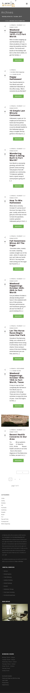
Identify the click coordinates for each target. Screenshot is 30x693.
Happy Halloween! (16, 77)
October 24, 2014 (14, 238)
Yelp (16, 561)
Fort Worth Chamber (7, 676)
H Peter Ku (13, 25)
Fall (18, 368)
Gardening (3, 510)
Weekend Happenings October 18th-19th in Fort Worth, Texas (17, 377)
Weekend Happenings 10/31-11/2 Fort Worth (18, 33)
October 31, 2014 (14, 27)
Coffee (2, 498)
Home (6, 20)
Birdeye (21, 561)
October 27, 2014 (14, 198)
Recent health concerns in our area (18, 436)
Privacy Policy (5, 682)
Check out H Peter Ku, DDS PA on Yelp (11, 678)
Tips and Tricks (4, 519)
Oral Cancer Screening (9, 592)
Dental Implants (7, 574)
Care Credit (5, 680)
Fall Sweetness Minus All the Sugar (17, 243)
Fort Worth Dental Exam (9, 595)
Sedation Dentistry (8, 580)
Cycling (3, 500)
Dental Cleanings (8, 583)
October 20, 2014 (14, 328)
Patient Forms (5, 684)
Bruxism (6, 586)
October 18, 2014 (17, 370)
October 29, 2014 (14, 150)
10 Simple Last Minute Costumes (17, 112)
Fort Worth (19, 25)
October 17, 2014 (14, 432)
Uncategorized (4, 521)
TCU (2, 517)
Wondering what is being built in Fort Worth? (17, 156)
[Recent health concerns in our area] (15, 421)
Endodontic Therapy (9, 589)
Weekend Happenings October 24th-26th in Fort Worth (17, 288)
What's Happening (20, 72)
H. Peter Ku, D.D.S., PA (7, 535)
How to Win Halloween (16, 201)
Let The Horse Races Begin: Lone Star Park (17, 332)
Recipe (2, 514)
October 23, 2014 (14, 281)
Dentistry (3, 503)
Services (6, 571)
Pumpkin (3, 512)
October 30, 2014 (17, 74)
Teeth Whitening (8, 577)
